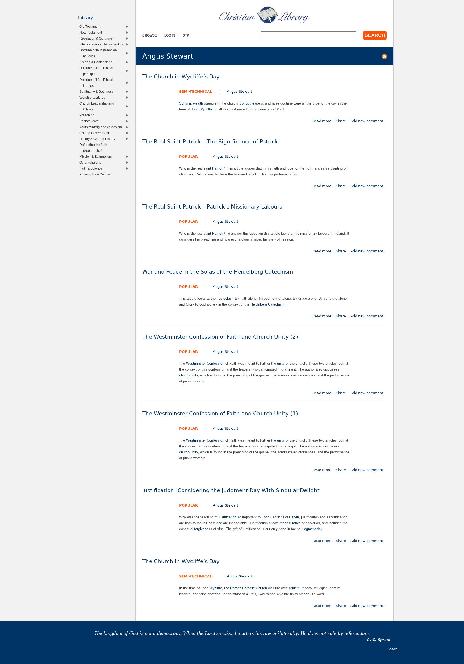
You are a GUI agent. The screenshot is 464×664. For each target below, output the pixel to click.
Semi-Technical (195, 91)
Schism (185, 103)
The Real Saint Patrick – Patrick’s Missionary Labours (212, 207)
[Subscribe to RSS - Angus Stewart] (384, 56)
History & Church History (98, 139)
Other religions (91, 162)
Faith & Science (92, 168)
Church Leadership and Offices (98, 106)
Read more (322, 121)
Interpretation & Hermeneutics (102, 44)
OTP (186, 35)
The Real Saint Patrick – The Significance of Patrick (210, 142)
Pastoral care (90, 121)
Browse (149, 35)
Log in (169, 35)
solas (227, 298)
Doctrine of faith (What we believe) (99, 53)
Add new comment (366, 121)
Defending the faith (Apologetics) (94, 147)
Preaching (88, 115)
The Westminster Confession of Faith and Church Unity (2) (220, 337)
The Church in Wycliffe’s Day (181, 77)
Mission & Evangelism (97, 156)
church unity (188, 375)
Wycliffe (215, 588)
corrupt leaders (251, 103)
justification (227, 517)
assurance (293, 523)
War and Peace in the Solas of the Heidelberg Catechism (217, 272)
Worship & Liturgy (94, 97)
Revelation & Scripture (97, 38)
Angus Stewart (239, 91)
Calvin (294, 517)
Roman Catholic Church (248, 588)
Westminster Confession (205, 363)
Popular (188, 157)
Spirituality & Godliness (98, 91)
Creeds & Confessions (97, 62)
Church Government (95, 133)
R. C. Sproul (378, 640)
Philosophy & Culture (96, 174)
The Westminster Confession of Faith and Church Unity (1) (220, 414)
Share (341, 121)
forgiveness (203, 529)
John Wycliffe (201, 109)
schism (294, 588)
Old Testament (91, 26)
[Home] (264, 15)
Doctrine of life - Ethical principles (97, 71)
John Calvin (271, 517)
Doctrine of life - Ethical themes (97, 82)
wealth (198, 103)
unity (281, 363)
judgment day (312, 529)
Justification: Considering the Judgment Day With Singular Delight (231, 490)
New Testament (92, 32)
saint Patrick (213, 168)
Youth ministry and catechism (102, 127)
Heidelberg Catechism (268, 304)
